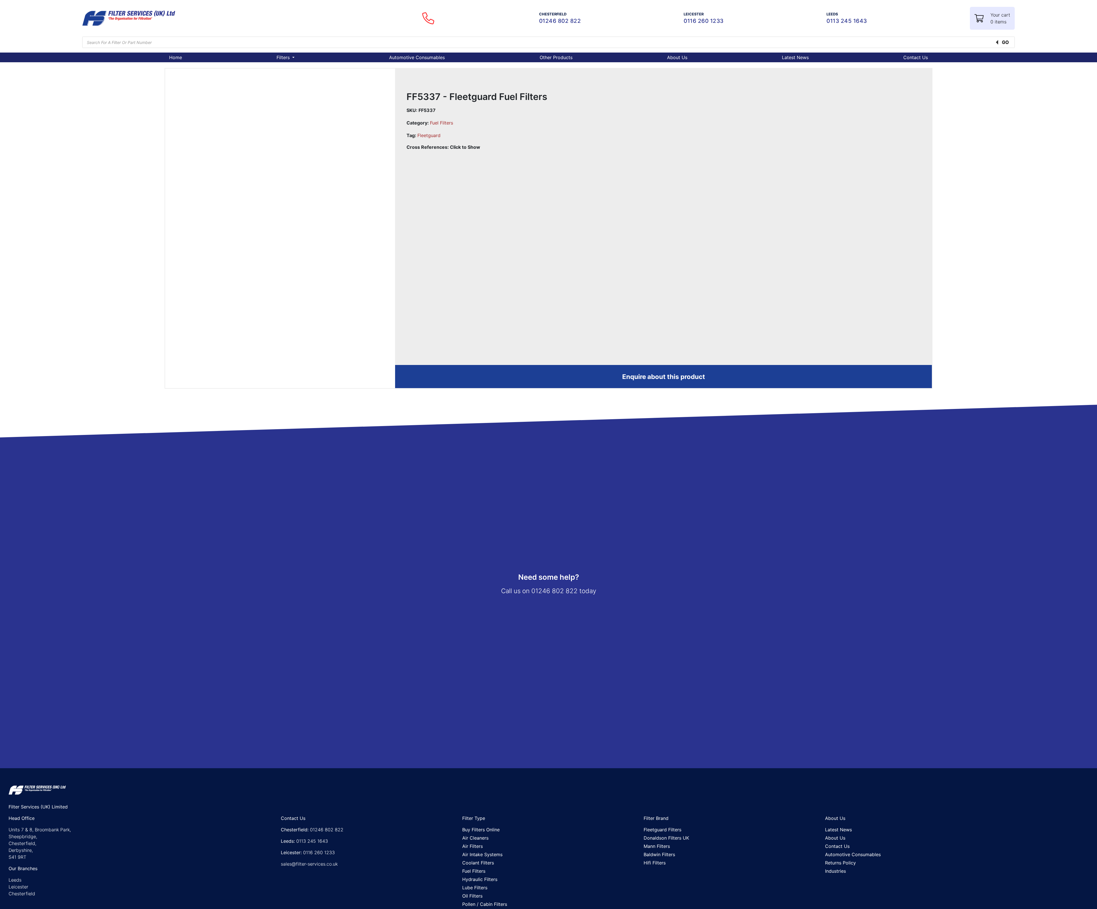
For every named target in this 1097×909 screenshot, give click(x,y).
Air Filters (472, 846)
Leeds (15, 880)
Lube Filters (474, 887)
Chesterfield (22, 893)
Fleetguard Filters (662, 829)
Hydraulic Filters (479, 879)
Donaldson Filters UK (666, 838)
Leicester (18, 887)
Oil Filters (472, 896)
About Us (677, 57)
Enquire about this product (663, 376)
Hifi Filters (655, 863)
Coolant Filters (478, 863)
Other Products (556, 57)
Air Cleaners (475, 838)
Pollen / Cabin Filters (484, 904)
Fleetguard (429, 135)
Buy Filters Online (481, 829)
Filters (284, 57)
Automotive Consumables (417, 57)
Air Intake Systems (482, 854)
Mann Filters (657, 846)
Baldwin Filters (659, 854)
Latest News (795, 57)
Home (175, 57)
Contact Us (915, 57)
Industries (835, 871)
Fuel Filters (441, 123)
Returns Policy (840, 863)
